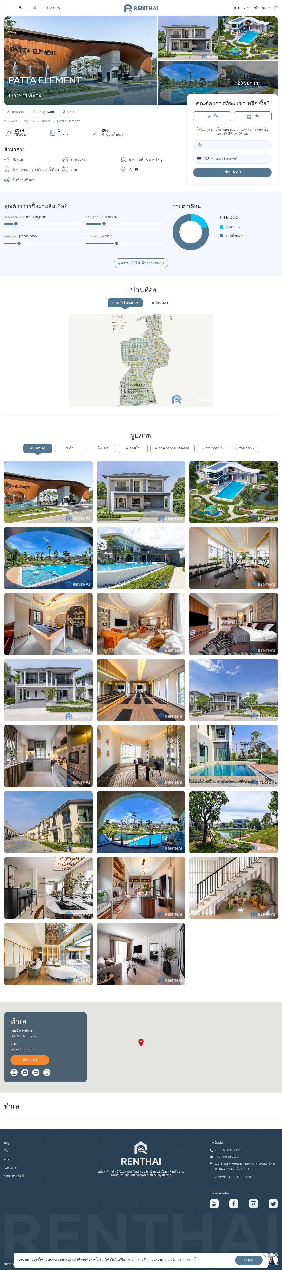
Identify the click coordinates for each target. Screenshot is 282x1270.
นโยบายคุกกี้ (186, 1260)
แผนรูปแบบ (45, 112)
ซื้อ (21, 8)
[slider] (16, 224)
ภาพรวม (17, 112)
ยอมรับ (248, 1260)
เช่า (35, 8)
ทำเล (70, 112)
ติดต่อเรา (30, 1060)
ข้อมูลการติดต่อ (14, 1176)
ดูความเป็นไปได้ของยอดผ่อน (141, 263)
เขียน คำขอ (232, 172)
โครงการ (53, 8)
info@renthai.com (23, 1049)
